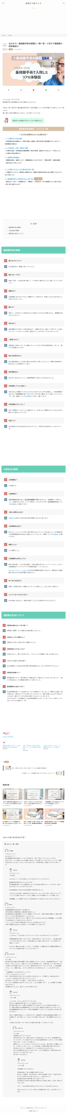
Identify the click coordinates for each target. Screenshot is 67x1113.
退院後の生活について (16, 233)
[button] (8, 90)
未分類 (10, 49)
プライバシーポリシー (40, 1108)
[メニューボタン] (3, 3)
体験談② (30, 396)
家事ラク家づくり (33, 3)
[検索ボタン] (63, 3)
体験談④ (15, 504)
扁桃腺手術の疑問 (15, 227)
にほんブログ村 (8, 736)
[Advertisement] (33, 21)
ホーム (23, 1108)
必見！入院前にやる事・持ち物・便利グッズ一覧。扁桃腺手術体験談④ (32, 747)
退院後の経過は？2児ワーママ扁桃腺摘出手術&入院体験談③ (11, 746)
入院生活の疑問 (14, 230)
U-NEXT (24, 570)
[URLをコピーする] (58, 90)
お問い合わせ (29, 1108)
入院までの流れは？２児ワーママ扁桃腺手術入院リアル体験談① (52, 746)
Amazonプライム (14, 570)
